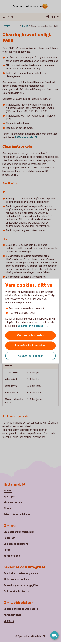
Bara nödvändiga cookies (30, 345)
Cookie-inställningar (30, 356)
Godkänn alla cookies (30, 335)
